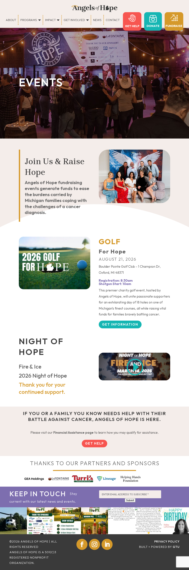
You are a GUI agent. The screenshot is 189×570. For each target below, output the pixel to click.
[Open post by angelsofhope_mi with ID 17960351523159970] (121, 520)
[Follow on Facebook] (81, 544)
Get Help (94, 443)
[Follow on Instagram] (94, 544)
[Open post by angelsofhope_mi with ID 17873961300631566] (67, 520)
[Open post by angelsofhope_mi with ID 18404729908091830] (94, 520)
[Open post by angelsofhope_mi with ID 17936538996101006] (148, 520)
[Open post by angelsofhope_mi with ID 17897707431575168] (40, 520)
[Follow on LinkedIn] (107, 544)
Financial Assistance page (73, 432)
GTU (176, 547)
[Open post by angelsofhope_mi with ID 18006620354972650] (175, 520)
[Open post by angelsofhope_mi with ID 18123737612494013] (13, 520)
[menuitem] (12, 20)
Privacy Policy (167, 541)
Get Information (120, 324)
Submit (130, 500)
